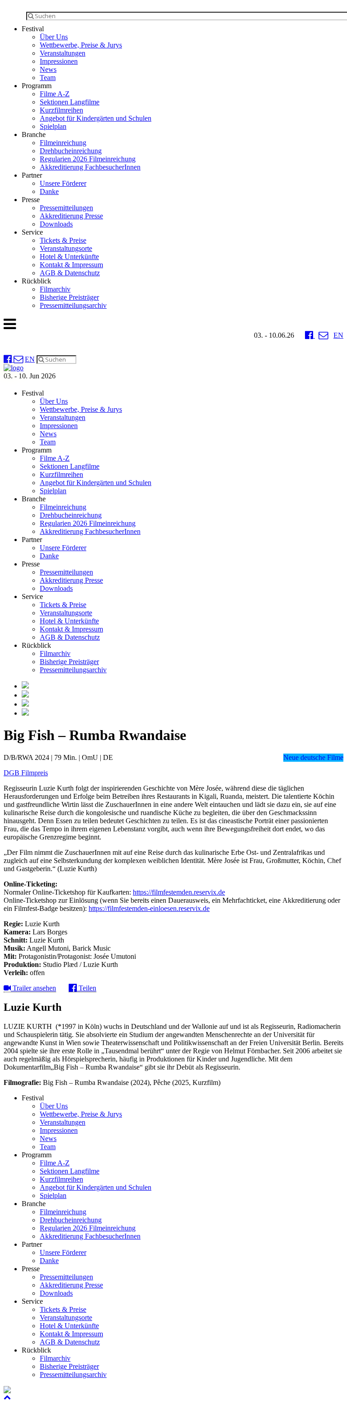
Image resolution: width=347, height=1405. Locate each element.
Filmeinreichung (63, 142)
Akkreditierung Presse (71, 216)
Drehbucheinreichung (71, 151)
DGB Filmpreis (26, 773)
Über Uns (54, 37)
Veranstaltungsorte (66, 248)
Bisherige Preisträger (69, 297)
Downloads (56, 224)
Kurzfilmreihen (61, 110)
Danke (49, 191)
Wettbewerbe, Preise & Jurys (81, 45)
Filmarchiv (55, 289)
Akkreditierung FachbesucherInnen (90, 167)
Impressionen (59, 61)
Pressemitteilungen (66, 208)
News (48, 69)
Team (48, 77)
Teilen (86, 988)
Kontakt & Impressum (71, 265)
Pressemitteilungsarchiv (73, 305)
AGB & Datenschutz (70, 273)
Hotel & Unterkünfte (69, 256)
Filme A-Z (55, 94)
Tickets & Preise (63, 240)
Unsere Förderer (63, 183)
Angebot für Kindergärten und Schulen (95, 118)
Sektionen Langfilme (69, 102)
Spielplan (53, 126)
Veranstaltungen (62, 53)
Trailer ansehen (33, 988)
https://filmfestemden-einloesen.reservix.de (149, 908)
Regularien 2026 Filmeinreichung (88, 159)
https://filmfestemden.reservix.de (179, 892)
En (338, 335)
